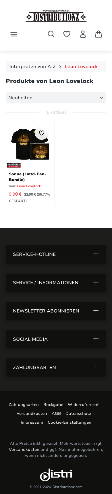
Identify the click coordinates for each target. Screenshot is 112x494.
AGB (56, 413)
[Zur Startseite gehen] (56, 16)
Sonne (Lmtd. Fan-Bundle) (27, 177)
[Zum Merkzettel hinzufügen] (42, 133)
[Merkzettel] (67, 34)
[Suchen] (51, 34)
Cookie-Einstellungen (69, 422)
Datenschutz (78, 413)
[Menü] (14, 34)
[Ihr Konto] (83, 34)
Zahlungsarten (24, 404)
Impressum (32, 422)
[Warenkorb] (98, 34)
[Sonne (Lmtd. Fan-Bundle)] (30, 144)
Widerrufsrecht (83, 404)
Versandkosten (32, 413)
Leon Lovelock (28, 186)
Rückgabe (53, 404)
